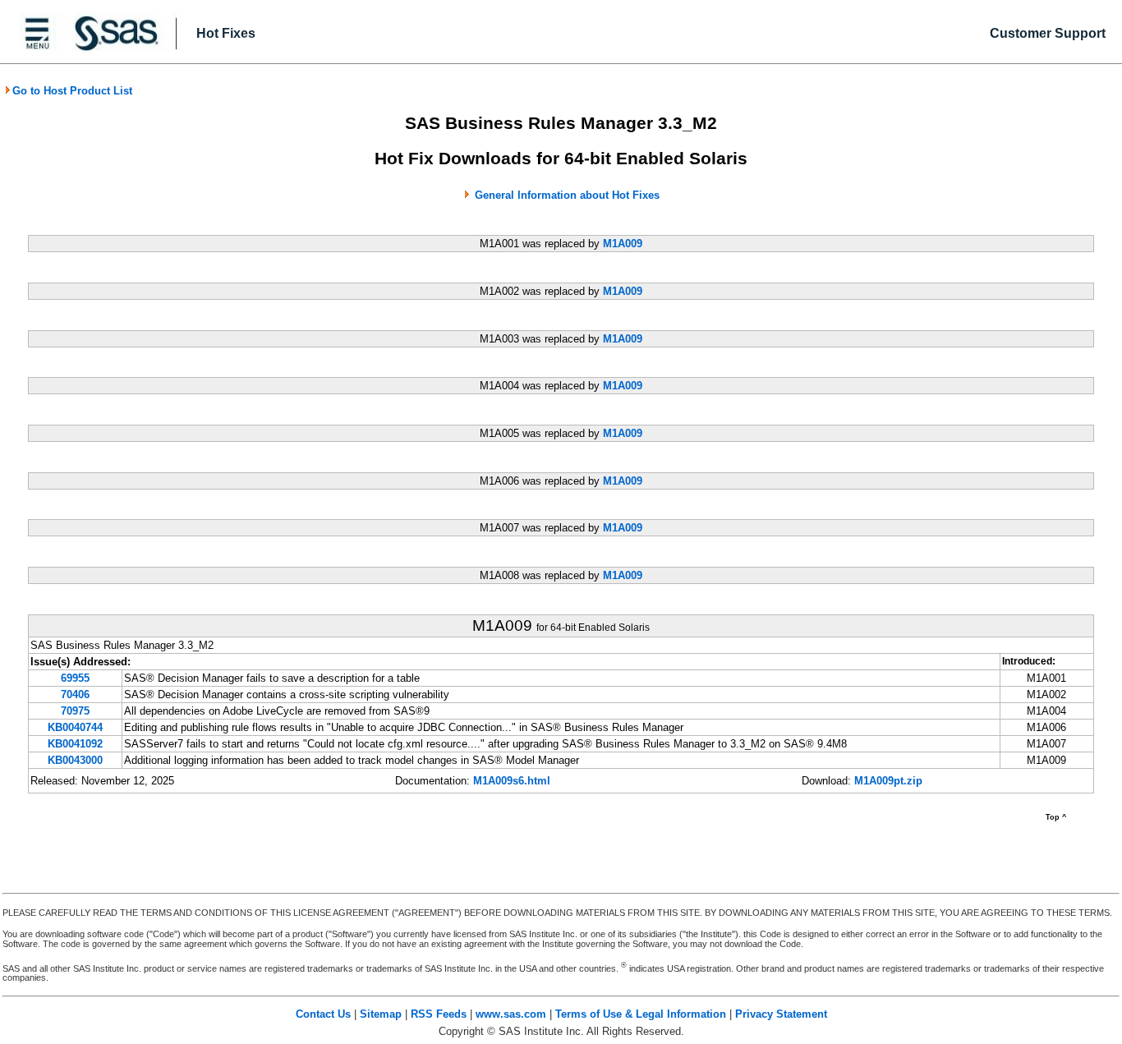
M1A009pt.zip (888, 781)
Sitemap (381, 1014)
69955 (75, 678)
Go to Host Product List (72, 91)
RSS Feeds (439, 1014)
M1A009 (622, 243)
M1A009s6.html (511, 781)
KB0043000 (75, 760)
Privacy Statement (781, 1014)
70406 (75, 694)
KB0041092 (75, 744)
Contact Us (323, 1014)
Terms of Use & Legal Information (640, 1014)
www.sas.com (511, 1014)
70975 (75, 711)
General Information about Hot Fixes (567, 195)
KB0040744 (75, 727)
